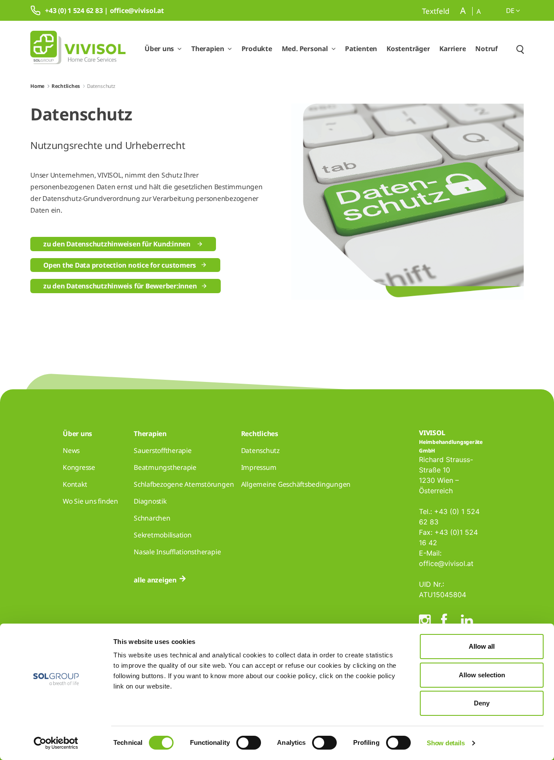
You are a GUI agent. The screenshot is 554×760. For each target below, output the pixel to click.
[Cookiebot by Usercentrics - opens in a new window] (56, 743)
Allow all (482, 646)
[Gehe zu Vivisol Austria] (78, 49)
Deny (482, 703)
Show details (445, 743)
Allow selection (482, 675)
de (511, 10)
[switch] (248, 743)
